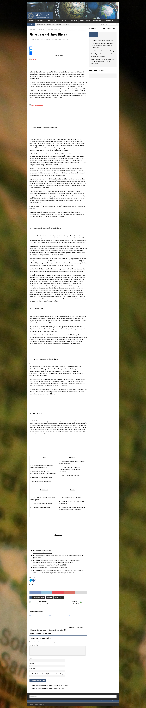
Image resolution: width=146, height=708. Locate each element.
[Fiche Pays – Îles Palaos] (78, 620)
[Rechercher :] (108, 24)
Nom (31, 658)
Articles (40, 21)
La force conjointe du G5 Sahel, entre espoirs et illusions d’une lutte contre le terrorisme (102, 45)
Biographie (73, 21)
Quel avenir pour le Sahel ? (57, 630)
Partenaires (76, 700)
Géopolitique (51, 21)
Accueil (31, 21)
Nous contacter (66, 700)
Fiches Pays (62, 21)
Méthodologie (85, 21)
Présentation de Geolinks (38, 700)
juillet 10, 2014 (35, 39)
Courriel (32, 663)
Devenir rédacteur (112, 700)
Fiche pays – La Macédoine (37, 630)
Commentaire (33, 645)
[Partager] (58, 53)
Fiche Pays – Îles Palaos (76, 627)
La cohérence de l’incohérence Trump (102, 51)
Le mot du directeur (53, 700)
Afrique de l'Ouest (39, 597)
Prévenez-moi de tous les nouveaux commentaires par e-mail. (50, 685)
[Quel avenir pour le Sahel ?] (58, 621)
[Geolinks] (73, 18)
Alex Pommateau (45, 39)
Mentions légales (100, 700)
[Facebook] (58, 48)
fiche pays (49, 597)
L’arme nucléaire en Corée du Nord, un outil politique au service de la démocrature (102, 61)
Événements (97, 21)
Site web (32, 668)
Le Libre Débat (108, 21)
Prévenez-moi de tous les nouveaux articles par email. (48, 688)
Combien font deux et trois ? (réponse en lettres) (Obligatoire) (48, 674)
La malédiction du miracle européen (102, 40)
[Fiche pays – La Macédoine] (38, 621)
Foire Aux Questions (87, 700)
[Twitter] (58, 50)
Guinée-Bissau (61, 39)
